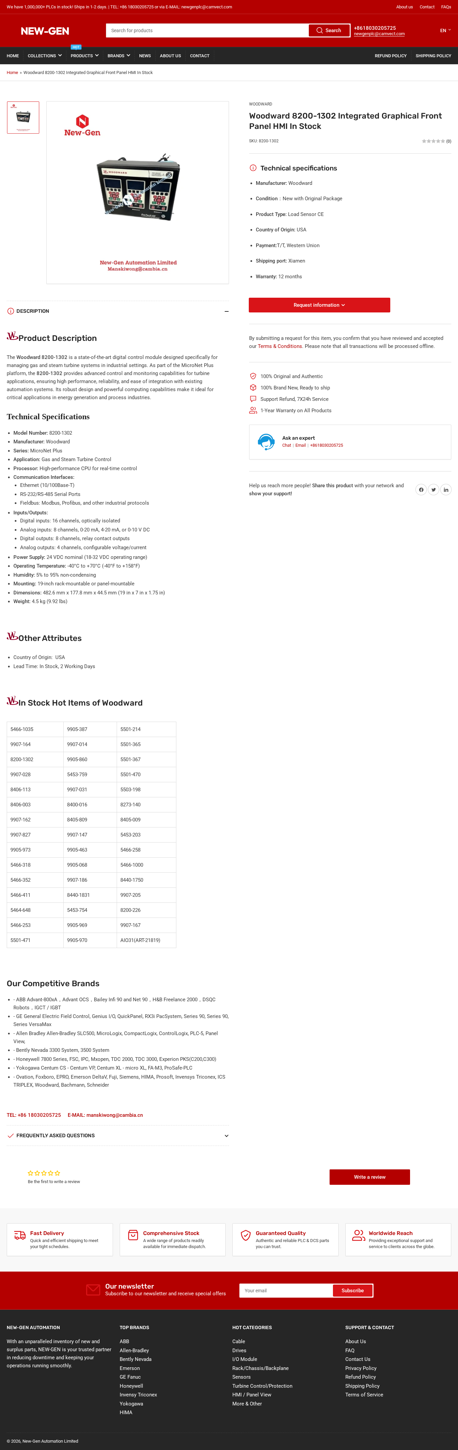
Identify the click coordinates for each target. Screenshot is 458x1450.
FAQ (349, 1351)
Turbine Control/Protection (262, 1386)
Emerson (130, 1368)
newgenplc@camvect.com (379, 33)
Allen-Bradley (134, 1351)
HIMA (126, 1412)
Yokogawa (131, 1404)
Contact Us (357, 1359)
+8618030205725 (326, 445)
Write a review (370, 1177)
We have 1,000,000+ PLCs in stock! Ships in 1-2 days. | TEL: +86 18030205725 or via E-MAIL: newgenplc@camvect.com (119, 6)
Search (333, 30)
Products (82, 52)
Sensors (241, 1377)
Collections (42, 55)
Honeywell (131, 1386)
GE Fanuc (130, 1377)
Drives (239, 1351)
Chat (287, 445)
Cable (238, 1341)
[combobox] (228, 30)
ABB (124, 1341)
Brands (116, 55)
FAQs (446, 6)
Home (13, 55)
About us (404, 6)
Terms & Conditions (280, 346)
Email (301, 445)
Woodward (260, 104)
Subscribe (353, 1291)
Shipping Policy (433, 55)
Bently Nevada (136, 1359)
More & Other (247, 1404)
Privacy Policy (361, 1368)
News (145, 55)
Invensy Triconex (138, 1395)
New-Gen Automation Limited (50, 1441)
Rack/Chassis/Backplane (260, 1368)
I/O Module (244, 1359)
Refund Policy (391, 55)
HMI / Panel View (251, 1395)
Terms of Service (364, 1395)
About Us (170, 55)
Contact (427, 6)
